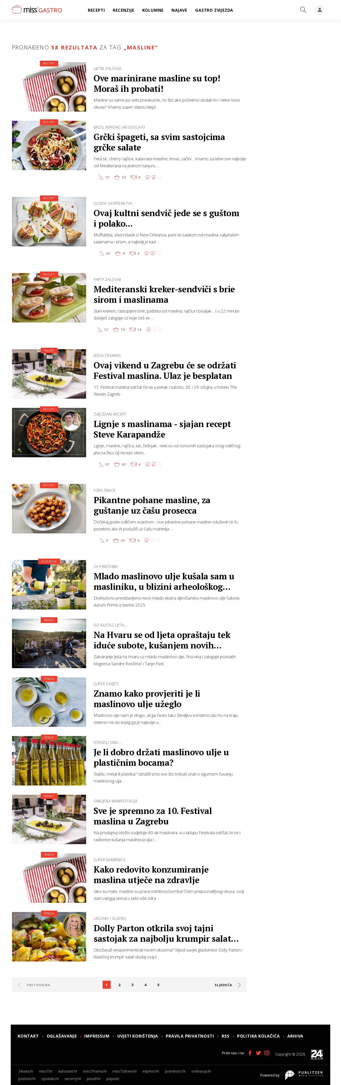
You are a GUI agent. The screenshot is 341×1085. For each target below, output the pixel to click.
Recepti (49, 63)
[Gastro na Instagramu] (267, 1053)
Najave (49, 350)
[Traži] (303, 10)
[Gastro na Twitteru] (258, 1053)
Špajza (49, 678)
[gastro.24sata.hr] (36, 9)
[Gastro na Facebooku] (250, 1053)
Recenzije (49, 561)
